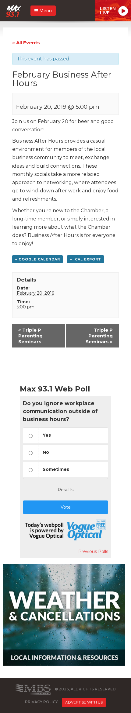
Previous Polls (93, 551)
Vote (66, 507)
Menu (45, 10)
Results (65, 490)
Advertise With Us (84, 702)
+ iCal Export (85, 259)
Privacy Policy (41, 702)
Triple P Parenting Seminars (30, 335)
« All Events (26, 42)
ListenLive (108, 11)
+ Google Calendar (37, 259)
